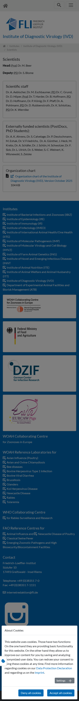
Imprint (39, 672)
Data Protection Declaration (54, 668)
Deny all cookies (31, 693)
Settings (60, 680)
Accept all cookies (61, 693)
